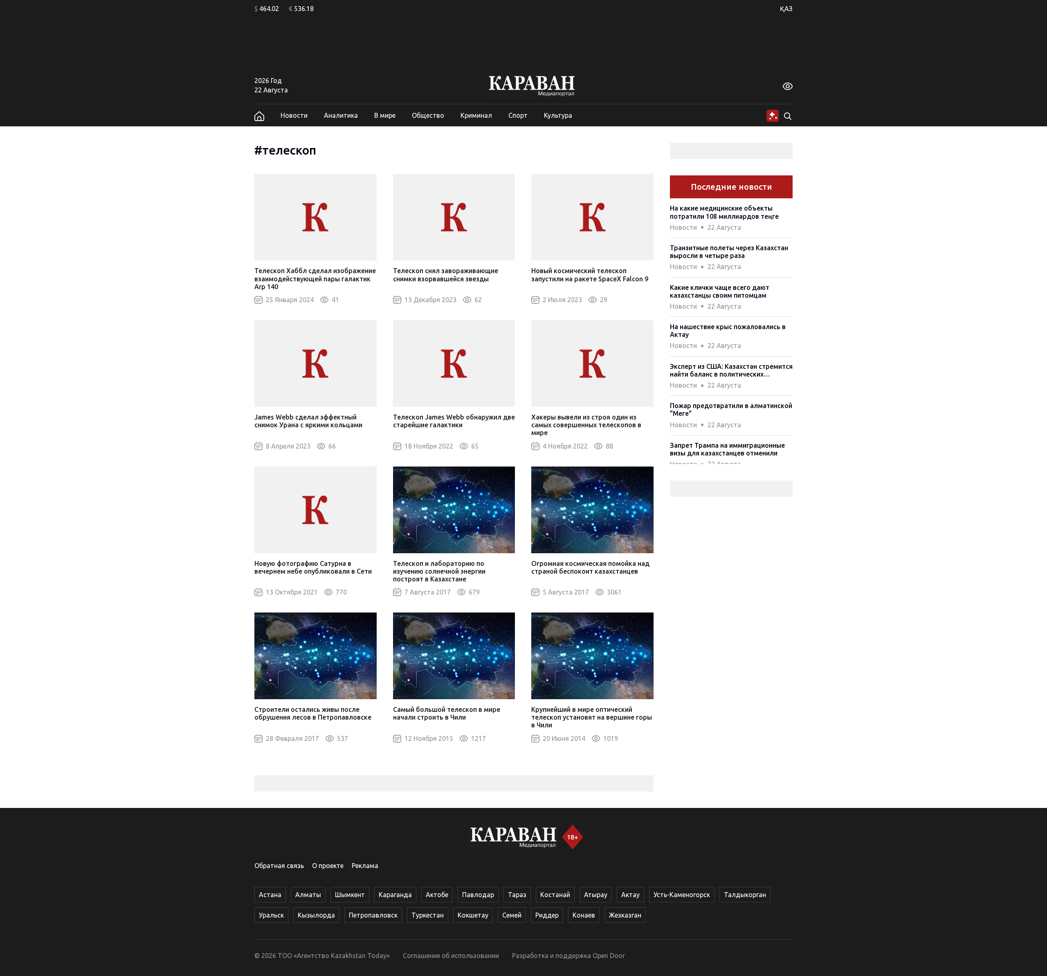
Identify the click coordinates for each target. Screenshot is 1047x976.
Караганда (395, 894)
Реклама (365, 865)
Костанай (555, 894)
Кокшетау (473, 915)
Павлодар (478, 894)
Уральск (271, 915)
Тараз (517, 894)
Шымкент (350, 894)
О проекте (328, 865)
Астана (270, 894)
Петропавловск (373, 915)
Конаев (584, 915)
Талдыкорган (745, 894)
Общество (428, 115)
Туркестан (427, 915)
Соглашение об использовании (451, 955)
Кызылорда (316, 915)
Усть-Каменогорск (682, 894)
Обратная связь (279, 865)
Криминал (476, 115)
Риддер (547, 915)
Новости (294, 115)
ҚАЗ (786, 8)
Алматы (308, 894)
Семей (511, 915)
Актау (630, 894)
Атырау (595, 894)
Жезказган (625, 915)
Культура (558, 115)
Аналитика (341, 115)
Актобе (437, 894)
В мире (384, 115)
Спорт (518, 115)
